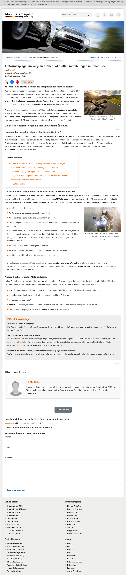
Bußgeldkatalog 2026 (26, 17)
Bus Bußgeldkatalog (14, 559)
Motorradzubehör (25, 57)
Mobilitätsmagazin (21, 15)
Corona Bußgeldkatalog (15, 568)
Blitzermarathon (13, 524)
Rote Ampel (71, 524)
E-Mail (8, 447)
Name (8, 437)
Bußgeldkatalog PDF (14, 515)
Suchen (89, 14)
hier (24, 330)
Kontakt (70, 559)
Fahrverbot (11, 528)
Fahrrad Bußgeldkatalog (15, 546)
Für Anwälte (71, 556)
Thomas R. (12, 70)
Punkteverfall (72, 512)
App (97, 14)
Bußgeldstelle (72, 531)
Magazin (70, 546)
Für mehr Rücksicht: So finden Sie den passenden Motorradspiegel (37, 163)
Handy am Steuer (73, 521)
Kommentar (10, 457)
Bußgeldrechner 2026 (15, 506)
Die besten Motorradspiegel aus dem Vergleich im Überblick (34, 167)
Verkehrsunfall (12, 518)
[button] (6, 82)
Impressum (71, 568)
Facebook (104, 14)
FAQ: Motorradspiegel (20, 184)
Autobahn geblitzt (13, 534)
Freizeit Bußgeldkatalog (15, 556)
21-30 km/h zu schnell (15, 531)
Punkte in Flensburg (74, 509)
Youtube (111, 14)
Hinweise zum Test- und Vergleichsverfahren (105, 57)
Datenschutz (71, 565)
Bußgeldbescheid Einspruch (17, 509)
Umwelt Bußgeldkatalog (15, 549)
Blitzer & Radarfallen (74, 506)
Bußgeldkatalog (11, 57)
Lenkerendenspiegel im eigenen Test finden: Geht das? (33, 171)
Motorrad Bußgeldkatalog (16, 562)
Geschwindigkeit (73, 518)
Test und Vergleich (14, 571)
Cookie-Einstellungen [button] (74, 571)
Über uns (70, 549)
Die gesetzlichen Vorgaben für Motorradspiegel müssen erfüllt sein (39, 175)
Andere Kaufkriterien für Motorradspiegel (28, 179)
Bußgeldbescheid (13, 512)
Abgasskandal (72, 515)
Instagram (118, 14)
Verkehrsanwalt (12, 521)
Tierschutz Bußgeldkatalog (16, 553)
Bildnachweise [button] (63, 409)
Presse (69, 553)
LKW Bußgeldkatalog (14, 543)
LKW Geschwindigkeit (75, 534)
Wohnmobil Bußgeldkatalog (17, 565)
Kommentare (27, 82)
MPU (19, 528)
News (69, 543)
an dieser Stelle (13, 342)
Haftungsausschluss (74, 562)
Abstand (70, 528)
